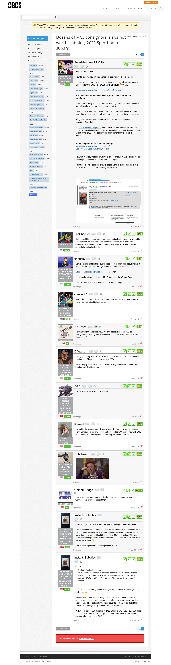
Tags (33, 60)
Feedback (26, 657)
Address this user (87, 66)
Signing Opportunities (37, 158)
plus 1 (125, 64)
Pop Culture (34, 81)
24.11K (67, 446)
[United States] (62, 84)
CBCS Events (34, 143)
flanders (79, 259)
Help (34, 657)
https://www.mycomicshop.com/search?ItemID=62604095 (100, 90)
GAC (77, 386)
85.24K (67, 416)
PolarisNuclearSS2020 (89, 62)
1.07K (67, 250)
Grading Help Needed (37, 109)
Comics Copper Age (36, 105)
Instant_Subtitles (85, 515)
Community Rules (141, 657)
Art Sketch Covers (36, 166)
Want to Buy (34, 162)
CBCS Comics (46, 661)
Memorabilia (34, 135)
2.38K (67, 319)
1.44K (67, 84)
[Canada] (63, 343)
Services (117, 8)
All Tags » (33, 195)
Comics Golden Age (36, 116)
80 (67, 343)
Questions (33, 65)
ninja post (147, 661)
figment (79, 424)
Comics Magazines (36, 174)
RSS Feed (43, 657)
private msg (76, 66)
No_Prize (80, 327)
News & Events (135, 8)
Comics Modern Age (36, 69)
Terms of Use (127, 657)
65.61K (67, 378)
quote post (82, 66)
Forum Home (37, 44)
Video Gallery (37, 56)
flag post (141, 226)
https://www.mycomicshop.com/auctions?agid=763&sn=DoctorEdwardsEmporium (93, 147)
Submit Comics (151, 2)
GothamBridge (83, 490)
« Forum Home (63, 54)
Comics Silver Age (36, 89)
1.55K (67, 547)
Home (105, 8)
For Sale (33, 85)
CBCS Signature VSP (37, 127)
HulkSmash (81, 454)
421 (67, 507)
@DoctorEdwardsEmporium (89, 127)
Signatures (33, 93)
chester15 (80, 294)
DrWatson (80, 351)
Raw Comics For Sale (37, 147)
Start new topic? (86, 638)
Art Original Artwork (36, 154)
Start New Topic (37, 38)
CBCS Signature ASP (37, 101)
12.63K (67, 477)
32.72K (67, 284)
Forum (152, 8)
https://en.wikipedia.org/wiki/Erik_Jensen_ (93, 271)
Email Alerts (132, 36)
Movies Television (36, 131)
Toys (31, 170)
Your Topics (36, 48)
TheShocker (82, 234)
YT (141, 36)
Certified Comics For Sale (38, 120)
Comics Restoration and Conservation (38, 179)
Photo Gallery (37, 52)
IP (138, 226)
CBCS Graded (34, 77)
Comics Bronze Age (36, 97)
